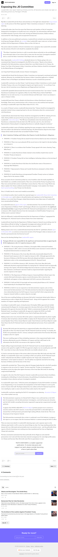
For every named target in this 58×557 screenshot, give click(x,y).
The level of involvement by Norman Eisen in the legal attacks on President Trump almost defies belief (24, 514)
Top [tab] (3, 487)
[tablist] (5, 487)
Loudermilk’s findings (18, 60)
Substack (21, 554)
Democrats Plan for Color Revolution (12, 501)
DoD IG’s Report (27, 408)
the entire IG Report (50, 392)
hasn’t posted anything (7, 188)
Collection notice (39, 546)
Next (52, 466)
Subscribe (47, 2)
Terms (32, 546)
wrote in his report (13, 120)
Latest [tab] (6, 487)
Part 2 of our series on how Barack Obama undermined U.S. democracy (19, 493)
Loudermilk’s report (27, 237)
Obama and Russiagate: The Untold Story (14, 491)
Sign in (54, 2)
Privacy (28, 546)
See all (4, 523)
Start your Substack (25, 550)
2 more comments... (5, 479)
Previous (7, 466)
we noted (24, 41)
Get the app (36, 550)
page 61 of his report (21, 205)
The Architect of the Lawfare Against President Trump (18, 512)
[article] (29, 494)
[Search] (55, 487)
